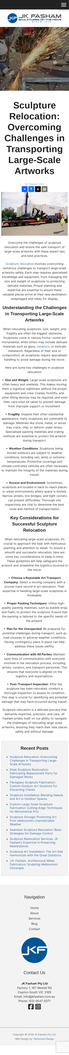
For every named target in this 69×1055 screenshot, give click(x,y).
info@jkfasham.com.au (39, 996)
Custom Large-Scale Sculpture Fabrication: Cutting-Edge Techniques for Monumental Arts (36, 807)
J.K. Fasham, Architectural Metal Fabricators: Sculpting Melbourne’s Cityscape (34, 864)
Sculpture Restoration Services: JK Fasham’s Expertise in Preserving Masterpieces (34, 842)
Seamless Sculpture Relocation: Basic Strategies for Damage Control (36, 831)
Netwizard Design (44, 1038)
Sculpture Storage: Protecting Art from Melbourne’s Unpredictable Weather (33, 820)
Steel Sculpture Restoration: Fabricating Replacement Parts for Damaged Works (34, 773)
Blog (34, 923)
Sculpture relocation (20, 264)
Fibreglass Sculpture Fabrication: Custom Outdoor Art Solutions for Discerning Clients (33, 786)
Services (34, 918)
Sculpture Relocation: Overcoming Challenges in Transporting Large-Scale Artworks (33, 760)
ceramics (43, 346)
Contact (34, 929)
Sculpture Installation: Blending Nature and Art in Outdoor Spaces (36, 797)
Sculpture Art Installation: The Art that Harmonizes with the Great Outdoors (36, 853)
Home (34, 908)
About (34, 913)
